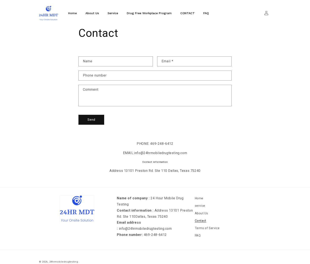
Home (199, 198)
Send (91, 120)
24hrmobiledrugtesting (63, 261)
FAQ (198, 235)
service (200, 205)
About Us (201, 213)
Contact (200, 220)
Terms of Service (207, 228)
